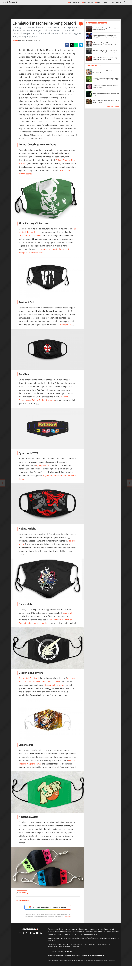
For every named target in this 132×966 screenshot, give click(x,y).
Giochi (118, 2)
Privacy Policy (66, 944)
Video (106, 2)
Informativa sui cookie (54, 944)
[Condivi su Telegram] (81, 45)
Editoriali (21, 892)
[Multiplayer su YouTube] (37, 933)
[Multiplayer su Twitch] (34, 933)
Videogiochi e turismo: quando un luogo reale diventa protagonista (105, 28)
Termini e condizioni (77, 944)
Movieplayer (60, 955)
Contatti (98, 944)
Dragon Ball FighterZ (54, 685)
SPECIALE (15, 40)
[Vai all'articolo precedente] (129, 483)
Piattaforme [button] (75, 2)
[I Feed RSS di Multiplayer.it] (41, 933)
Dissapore (68, 955)
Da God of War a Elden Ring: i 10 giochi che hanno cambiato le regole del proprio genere (105, 51)
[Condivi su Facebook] (67, 45)
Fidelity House (76, 955)
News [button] (99, 2)
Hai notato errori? (22, 901)
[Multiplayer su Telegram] (30, 933)
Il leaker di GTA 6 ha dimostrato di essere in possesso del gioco (105, 86)
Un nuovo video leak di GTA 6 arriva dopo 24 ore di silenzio (105, 71)
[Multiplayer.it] (9, 2)
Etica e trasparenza (89, 944)
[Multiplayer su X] (23, 933)
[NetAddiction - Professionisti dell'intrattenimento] (64, 952)
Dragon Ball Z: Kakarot (29, 678)
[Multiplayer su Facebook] (20, 933)
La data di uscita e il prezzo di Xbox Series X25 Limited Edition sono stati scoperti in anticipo (105, 79)
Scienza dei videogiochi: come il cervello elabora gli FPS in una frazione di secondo (104, 36)
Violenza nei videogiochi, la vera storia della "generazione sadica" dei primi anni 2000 (105, 43)
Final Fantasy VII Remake (30, 235)
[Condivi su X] (72, 45)
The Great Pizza (86, 955)
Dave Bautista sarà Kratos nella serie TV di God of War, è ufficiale (105, 101)
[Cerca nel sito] (125, 2)
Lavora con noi (106, 944)
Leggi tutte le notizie (112, 107)
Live (112, 2)
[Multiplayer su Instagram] (27, 933)
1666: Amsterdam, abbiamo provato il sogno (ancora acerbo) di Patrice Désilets (105, 58)
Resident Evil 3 (66, 324)
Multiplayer (51, 955)
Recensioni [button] (88, 2)
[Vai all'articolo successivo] (2, 483)
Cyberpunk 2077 (43, 465)
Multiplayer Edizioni (98, 955)
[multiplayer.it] (30, 929)
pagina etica (67, 916)
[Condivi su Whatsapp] (76, 45)
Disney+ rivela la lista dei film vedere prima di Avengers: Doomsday (105, 94)
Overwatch (67, 613)
